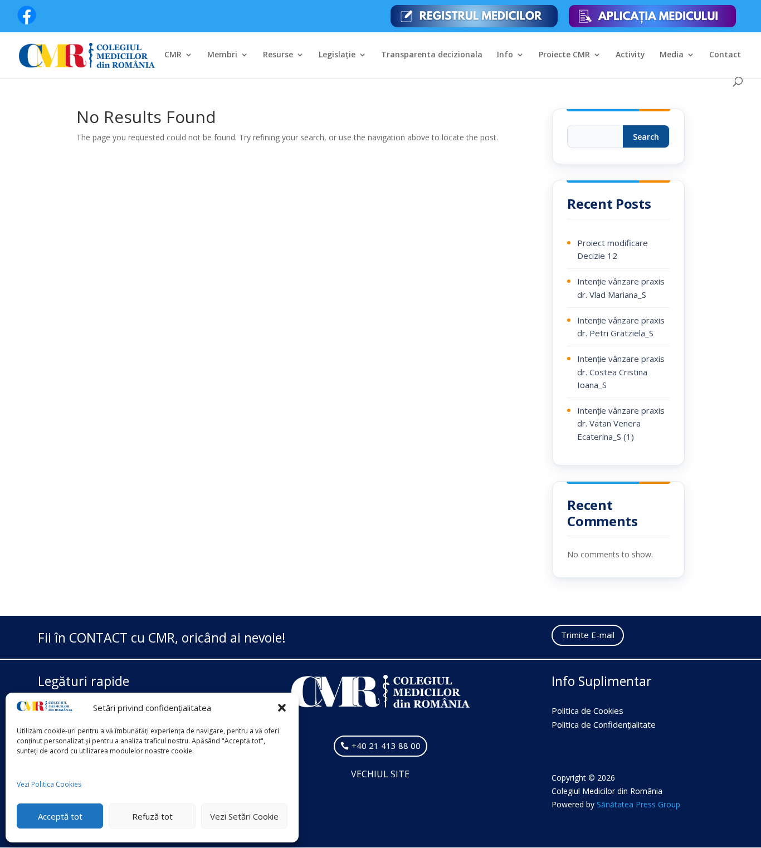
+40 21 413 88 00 (386, 745)
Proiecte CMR (564, 55)
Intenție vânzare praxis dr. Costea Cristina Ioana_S (621, 371)
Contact (725, 55)
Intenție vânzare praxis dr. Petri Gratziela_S (621, 327)
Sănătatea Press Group (638, 804)
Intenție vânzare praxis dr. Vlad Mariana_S (621, 288)
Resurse (278, 55)
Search (646, 136)
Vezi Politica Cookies (49, 784)
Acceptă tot (60, 816)
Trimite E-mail (587, 634)
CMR (173, 55)
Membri (222, 55)
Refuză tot (152, 816)
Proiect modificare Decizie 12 (612, 249)
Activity (630, 55)
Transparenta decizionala (431, 55)
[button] (281, 707)
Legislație (337, 55)
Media (672, 55)
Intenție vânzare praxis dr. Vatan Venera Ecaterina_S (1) (621, 423)
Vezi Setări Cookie (244, 816)
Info (505, 55)
